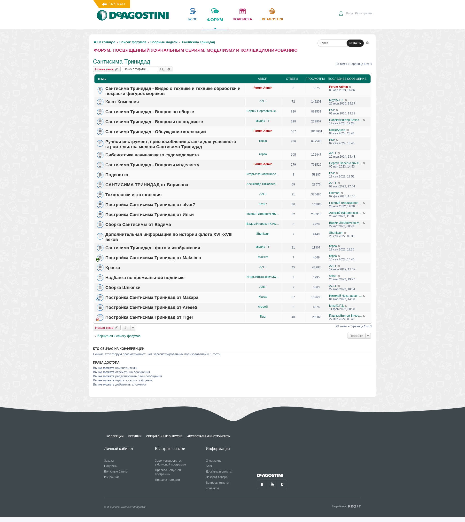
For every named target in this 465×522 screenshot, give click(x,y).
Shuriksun (263, 233)
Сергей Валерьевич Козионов (346, 163)
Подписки (110, 466)
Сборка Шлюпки (122, 287)
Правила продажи (167, 480)
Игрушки (134, 436)
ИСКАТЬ (355, 43)
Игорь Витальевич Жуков (263, 277)
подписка (242, 19)
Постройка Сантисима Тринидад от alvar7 (150, 204)
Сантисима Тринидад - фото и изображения (152, 247)
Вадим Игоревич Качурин (263, 223)
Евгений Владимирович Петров (346, 203)
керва (263, 141)
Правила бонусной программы (168, 472)
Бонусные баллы (116, 471)
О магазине (214, 460)
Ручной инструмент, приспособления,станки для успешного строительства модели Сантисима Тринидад (170, 144)
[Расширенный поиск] (367, 43)
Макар (263, 296)
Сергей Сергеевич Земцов (263, 111)
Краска (112, 267)
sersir (332, 276)
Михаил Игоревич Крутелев (263, 214)
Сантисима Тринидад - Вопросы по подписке (154, 121)
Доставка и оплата (219, 471)
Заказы (109, 460)
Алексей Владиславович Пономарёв (346, 213)
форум (215, 19)
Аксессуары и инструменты (209, 436)
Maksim (263, 257)
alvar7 (263, 204)
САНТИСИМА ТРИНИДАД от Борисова (146, 184)
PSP (332, 110)
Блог (209, 466)
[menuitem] (355, 13)
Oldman (334, 193)
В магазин (116, 4)
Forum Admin (263, 87)
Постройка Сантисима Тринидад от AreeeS (151, 307)
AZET (263, 101)
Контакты (212, 488)
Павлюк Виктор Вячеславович (346, 120)
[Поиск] (161, 69)
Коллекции (115, 436)
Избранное (112, 477)
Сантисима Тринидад (121, 61)
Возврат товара (217, 477)
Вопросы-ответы (217, 482)
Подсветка (116, 174)
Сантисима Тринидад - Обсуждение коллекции (155, 131)
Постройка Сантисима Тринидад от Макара (151, 297)
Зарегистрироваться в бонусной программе (170, 462)
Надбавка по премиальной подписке (145, 277)
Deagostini (272, 19)
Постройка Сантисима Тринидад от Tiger (149, 317)
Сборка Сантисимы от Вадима (138, 224)
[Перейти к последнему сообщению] (350, 86)
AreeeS (263, 306)
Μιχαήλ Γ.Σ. (336, 100)
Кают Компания (122, 101)
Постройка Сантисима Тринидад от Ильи (149, 214)
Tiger (263, 316)
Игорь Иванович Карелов (263, 174)
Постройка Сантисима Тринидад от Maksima (153, 257)
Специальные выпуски (164, 436)
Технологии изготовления (133, 194)
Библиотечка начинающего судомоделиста (152, 155)
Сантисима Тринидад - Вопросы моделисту (152, 164)
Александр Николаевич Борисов (263, 184)
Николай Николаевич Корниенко (346, 295)
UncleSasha (337, 130)
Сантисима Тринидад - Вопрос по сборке (149, 111)
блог (192, 19)
